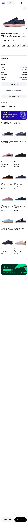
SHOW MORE (14, 84)
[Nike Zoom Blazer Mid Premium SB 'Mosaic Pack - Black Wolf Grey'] (3, 45)
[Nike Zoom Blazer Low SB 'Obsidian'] (7, 240)
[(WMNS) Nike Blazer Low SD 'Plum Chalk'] (20, 240)
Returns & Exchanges (8, 106)
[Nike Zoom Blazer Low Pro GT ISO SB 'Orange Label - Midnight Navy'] (20, 197)
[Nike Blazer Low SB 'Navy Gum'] (20, 131)
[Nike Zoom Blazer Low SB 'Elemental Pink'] (7, 153)
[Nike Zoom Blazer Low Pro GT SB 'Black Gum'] (8, 45)
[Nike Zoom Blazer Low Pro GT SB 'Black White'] (18, 45)
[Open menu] (26, 3)
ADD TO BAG (20, 519)
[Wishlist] (18, 3)
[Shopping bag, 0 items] (22, 3)
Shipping (4, 102)
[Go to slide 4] (21, 247)
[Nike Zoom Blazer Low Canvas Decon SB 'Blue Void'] (7, 131)
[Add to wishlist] (25, 8)
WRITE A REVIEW (14, 96)
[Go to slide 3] (20, 160)
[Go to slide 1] (19, 247)
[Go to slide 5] (8, 138)
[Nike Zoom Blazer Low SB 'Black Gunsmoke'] (20, 153)
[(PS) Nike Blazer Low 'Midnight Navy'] (20, 218)
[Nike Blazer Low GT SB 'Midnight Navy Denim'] (20, 175)
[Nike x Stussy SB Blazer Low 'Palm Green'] (13, 45)
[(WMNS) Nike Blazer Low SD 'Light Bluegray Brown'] (7, 218)
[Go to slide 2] (6, 138)
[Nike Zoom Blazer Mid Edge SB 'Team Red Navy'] (23, 45)
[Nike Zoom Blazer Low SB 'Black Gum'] (7, 175)
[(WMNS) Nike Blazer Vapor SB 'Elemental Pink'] (7, 197)
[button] (19, 123)
